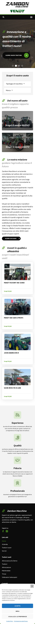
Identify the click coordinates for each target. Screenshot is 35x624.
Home (4, 541)
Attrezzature (6, 567)
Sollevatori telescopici (9, 577)
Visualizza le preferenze (17, 616)
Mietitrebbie (6, 570)
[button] (32, 586)
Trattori (4, 564)
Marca (8, 90)
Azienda (5, 544)
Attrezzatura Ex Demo (9, 561)
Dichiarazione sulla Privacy (21, 621)
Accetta (17, 606)
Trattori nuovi (6, 547)
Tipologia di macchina (14, 83)
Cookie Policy (9, 621)
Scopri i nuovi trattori (13, 55)
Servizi (4, 551)
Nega (17, 611)
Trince (4, 574)
